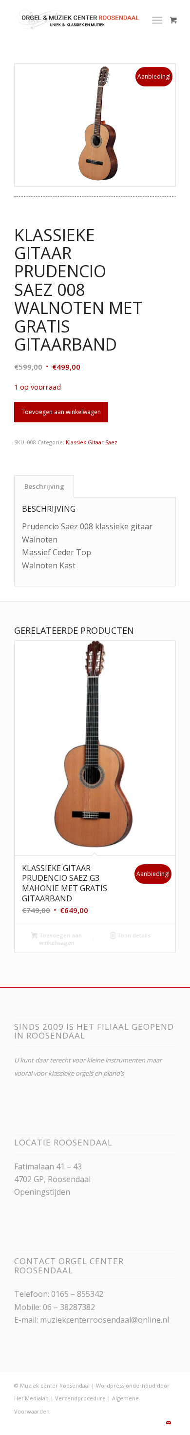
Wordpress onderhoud (125, 1385)
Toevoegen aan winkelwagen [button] (60, 939)
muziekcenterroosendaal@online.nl (104, 1319)
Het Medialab (31, 1398)
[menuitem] (159, 19)
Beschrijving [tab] (44, 486)
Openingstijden (42, 1191)
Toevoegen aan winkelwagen (61, 412)
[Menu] (157, 19)
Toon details (133, 935)
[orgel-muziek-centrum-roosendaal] (78, 19)
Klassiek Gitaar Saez (91, 442)
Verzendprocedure (80, 1398)
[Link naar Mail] (168, 1422)
